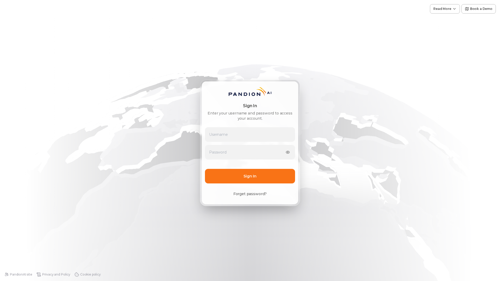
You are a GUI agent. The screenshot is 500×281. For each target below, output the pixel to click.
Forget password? (250, 193)
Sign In (250, 176)
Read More (442, 9)
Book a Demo (481, 9)
